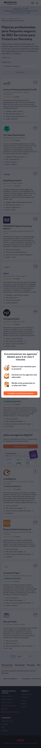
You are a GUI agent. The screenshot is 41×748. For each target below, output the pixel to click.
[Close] (37, 352)
